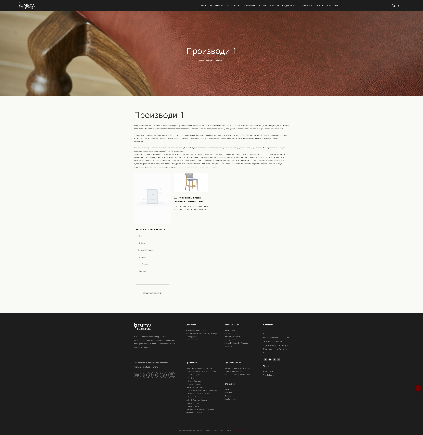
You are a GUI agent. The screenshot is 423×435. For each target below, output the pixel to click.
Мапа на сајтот (239, 430)
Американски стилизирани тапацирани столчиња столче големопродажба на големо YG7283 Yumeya (188, 199)
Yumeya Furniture (205, 60)
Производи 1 (219, 60)
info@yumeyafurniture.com (278, 337)
